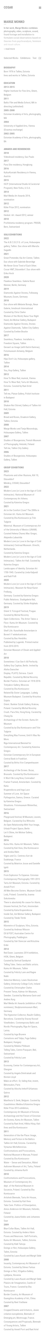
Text (34, 58)
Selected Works (11, 58)
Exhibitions (25, 58)
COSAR (8, 7)
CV (39, 58)
